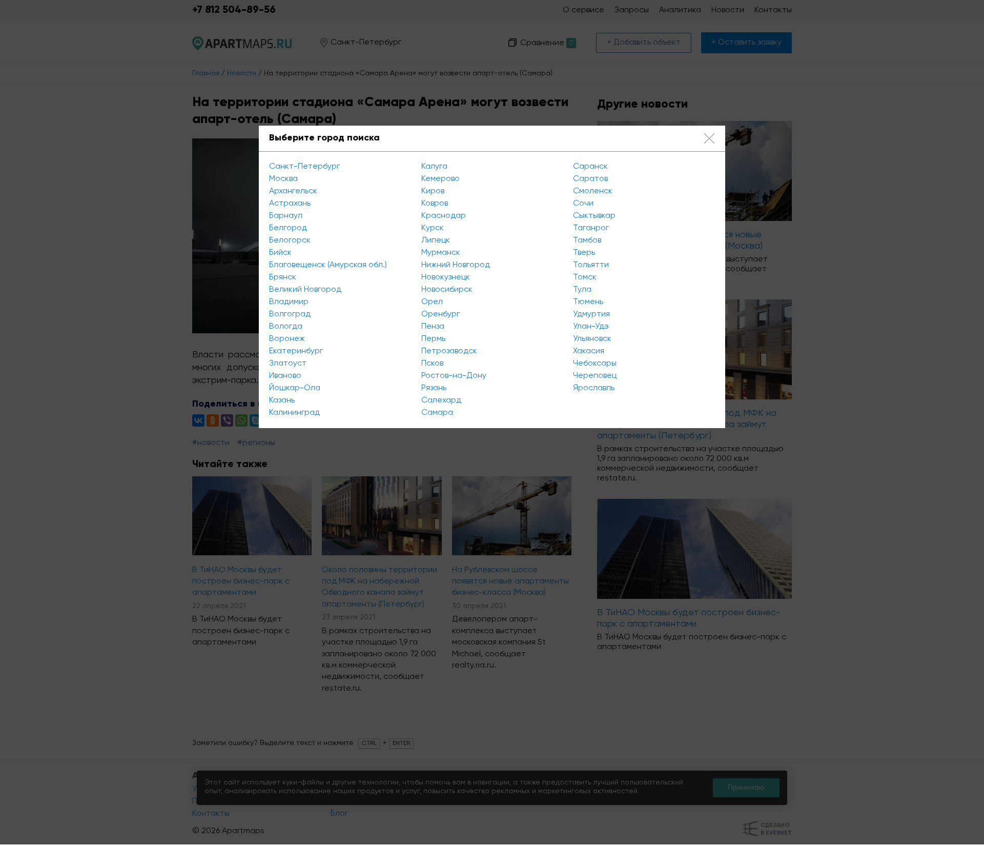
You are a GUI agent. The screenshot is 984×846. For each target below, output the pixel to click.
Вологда (285, 327)
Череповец (595, 376)
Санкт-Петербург (304, 167)
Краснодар (443, 216)
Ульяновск (592, 339)
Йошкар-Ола (294, 388)
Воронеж (287, 339)
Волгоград (290, 314)
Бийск (280, 253)
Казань (282, 400)
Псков (432, 363)
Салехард (441, 400)
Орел (432, 302)
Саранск (590, 167)
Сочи (583, 203)
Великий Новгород (305, 290)
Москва (283, 179)
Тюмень (588, 302)
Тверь (584, 253)
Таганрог (591, 228)
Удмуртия (591, 314)
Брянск (282, 277)
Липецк (435, 240)
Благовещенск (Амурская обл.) (328, 265)
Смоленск (592, 191)
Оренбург (440, 314)
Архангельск (293, 191)
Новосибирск (447, 290)
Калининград (294, 413)
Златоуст (287, 363)
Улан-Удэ (591, 327)
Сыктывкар (594, 216)
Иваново (285, 376)
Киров (432, 191)
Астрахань (290, 203)
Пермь (433, 339)
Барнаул (285, 216)
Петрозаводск (449, 351)
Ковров (434, 203)
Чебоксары (595, 363)
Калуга (434, 167)
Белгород (288, 228)
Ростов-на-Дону (453, 376)
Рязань (433, 388)
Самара (437, 413)
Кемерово (440, 179)
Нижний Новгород (455, 265)
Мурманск (440, 253)
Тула (582, 290)
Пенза (432, 327)
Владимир (289, 302)
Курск (432, 228)
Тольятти (591, 265)
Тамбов (587, 240)
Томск (585, 277)
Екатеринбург (296, 351)
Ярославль (593, 388)
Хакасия (588, 351)
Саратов (590, 179)
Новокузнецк (445, 277)
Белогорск (290, 240)
